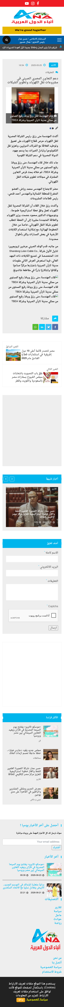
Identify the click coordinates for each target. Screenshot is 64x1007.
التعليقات (49, 72)
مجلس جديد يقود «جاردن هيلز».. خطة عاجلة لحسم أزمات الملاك (24, 752)
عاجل (58, 915)
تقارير (53, 65)
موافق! (20, 1000)
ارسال (53, 627)
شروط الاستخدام (52, 972)
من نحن (57, 958)
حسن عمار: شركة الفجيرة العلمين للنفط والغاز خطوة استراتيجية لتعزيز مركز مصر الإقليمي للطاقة (33, 514)
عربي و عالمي (35, 800)
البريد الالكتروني (48, 567)
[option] (32, 507)
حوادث (57, 919)
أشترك (56, 847)
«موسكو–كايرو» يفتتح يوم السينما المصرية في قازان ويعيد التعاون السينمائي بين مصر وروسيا (25, 731)
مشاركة (44, 319)
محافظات (37, 758)
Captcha (52, 606)
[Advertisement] (32, 431)
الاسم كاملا (51, 552)
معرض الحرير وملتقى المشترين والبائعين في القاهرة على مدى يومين (25, 792)
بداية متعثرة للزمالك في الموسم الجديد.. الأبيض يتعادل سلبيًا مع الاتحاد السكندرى (23, 886)
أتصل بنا (57, 963)
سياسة (58, 911)
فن (40, 741)
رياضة (58, 923)
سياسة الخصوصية (51, 967)
